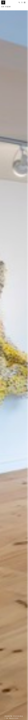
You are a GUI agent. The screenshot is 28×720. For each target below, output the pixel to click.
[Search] (19, 2)
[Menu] (24, 2)
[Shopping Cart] (22, 2)
